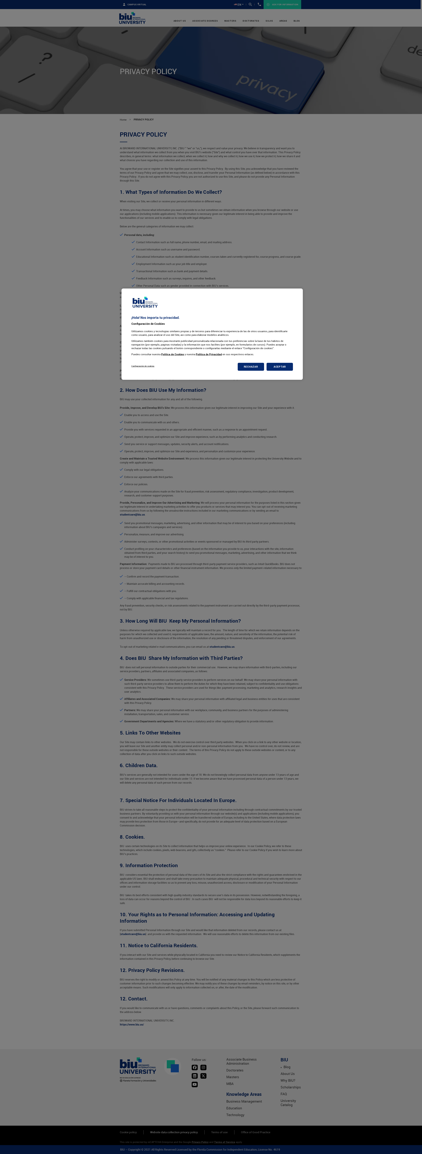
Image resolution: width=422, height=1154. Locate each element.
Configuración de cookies (142, 366)
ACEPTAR (280, 366)
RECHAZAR (251, 366)
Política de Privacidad (209, 354)
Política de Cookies (172, 354)
